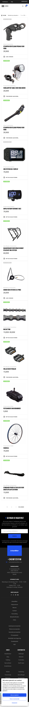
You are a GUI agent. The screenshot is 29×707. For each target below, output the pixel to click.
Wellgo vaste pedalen (9, 369)
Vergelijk (22, 56)
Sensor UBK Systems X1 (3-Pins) (12, 290)
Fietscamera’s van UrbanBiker (12, 408)
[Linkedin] (15, 594)
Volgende (21, 507)
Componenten (9, 44)
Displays (12, 167)
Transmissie (13, 327)
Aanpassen (14, 702)
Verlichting (12, 86)
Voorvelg (6, 448)
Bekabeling (5, 287)
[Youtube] (17, 594)
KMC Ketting (6, 329)
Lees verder (9, 56)
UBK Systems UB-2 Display (10, 169)
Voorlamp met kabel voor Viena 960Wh (14, 88)
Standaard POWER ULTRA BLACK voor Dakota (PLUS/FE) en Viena (13, 488)
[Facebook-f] (11, 594)
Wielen (11, 406)
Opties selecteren (11, 177)
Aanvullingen (6, 246)
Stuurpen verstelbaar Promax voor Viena (13, 47)
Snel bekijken (25, 56)
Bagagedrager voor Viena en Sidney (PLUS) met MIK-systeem (13, 249)
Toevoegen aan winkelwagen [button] (12, 96)
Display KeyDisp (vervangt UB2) (12, 209)
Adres (4, 44)
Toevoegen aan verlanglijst (20, 56)
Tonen (22, 15)
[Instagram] (13, 594)
